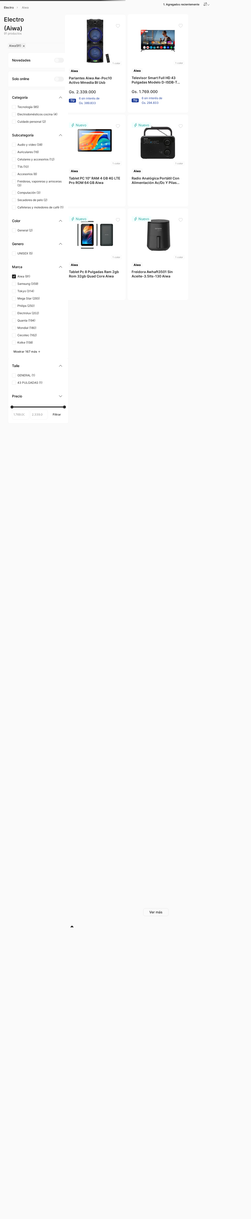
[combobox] (125, 24)
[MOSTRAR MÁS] (125, 1171)
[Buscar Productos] (238, 24)
